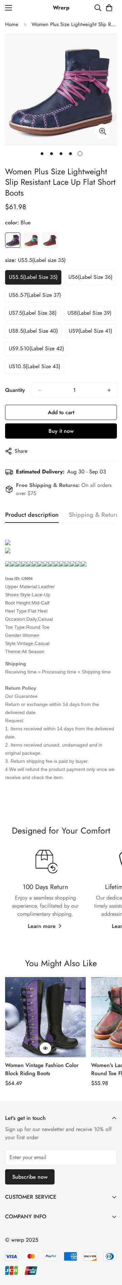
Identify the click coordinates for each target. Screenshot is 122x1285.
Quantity (15, 390)
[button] (109, 8)
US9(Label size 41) (90, 331)
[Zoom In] (102, 131)
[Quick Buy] (45, 1048)
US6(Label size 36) (90, 277)
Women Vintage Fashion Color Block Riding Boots (42, 1069)
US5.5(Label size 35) (33, 277)
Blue (12, 240)
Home (11, 24)
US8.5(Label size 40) (33, 331)
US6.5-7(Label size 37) (35, 295)
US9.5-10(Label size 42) (36, 348)
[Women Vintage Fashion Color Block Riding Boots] (45, 1017)
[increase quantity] (109, 390)
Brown (31, 240)
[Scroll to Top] (110, 1249)
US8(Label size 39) (89, 313)
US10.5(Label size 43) (34, 366)
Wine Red (50, 240)
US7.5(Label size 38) (33, 313)
